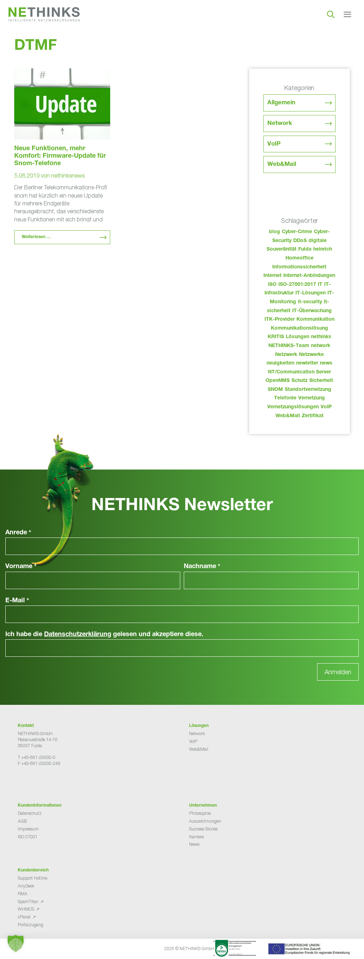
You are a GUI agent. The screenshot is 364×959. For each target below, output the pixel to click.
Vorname (21, 567)
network (320, 346)
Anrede (18, 533)
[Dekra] (234, 949)
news (326, 363)
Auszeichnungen (205, 821)
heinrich (322, 249)
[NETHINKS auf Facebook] (20, 781)
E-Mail (17, 601)
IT (320, 284)
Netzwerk (286, 354)
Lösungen (297, 337)
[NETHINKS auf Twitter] (26, 781)
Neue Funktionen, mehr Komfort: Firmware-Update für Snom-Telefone (60, 156)
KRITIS (276, 337)
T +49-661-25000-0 (36, 757)
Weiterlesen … (36, 237)
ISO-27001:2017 (297, 284)
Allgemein (281, 103)
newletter (307, 363)
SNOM (275, 389)
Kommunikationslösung (299, 328)
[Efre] (310, 950)
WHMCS (26, 909)
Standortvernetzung (308, 389)
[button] (15, 943)
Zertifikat (312, 416)
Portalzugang (30, 924)
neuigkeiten (280, 363)
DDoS (300, 241)
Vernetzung (311, 398)
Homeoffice (299, 258)
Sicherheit (321, 380)
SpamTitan (28, 901)
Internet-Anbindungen (309, 275)
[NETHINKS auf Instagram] (43, 781)
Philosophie (200, 813)
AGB (22, 821)
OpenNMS (278, 380)
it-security (310, 302)
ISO (272, 284)
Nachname (202, 567)
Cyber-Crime (297, 232)
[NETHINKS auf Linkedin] (38, 781)
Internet (272, 275)
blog (274, 232)
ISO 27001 (28, 836)
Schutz (299, 380)
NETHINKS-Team (288, 346)
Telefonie (285, 398)
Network (279, 124)
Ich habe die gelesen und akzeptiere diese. (104, 635)
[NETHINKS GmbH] (44, 14)
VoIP (273, 144)
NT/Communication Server (299, 372)
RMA (22, 893)
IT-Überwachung (312, 311)
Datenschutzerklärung (77, 635)
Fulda (304, 249)
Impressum (28, 829)
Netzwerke (311, 354)
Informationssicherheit (299, 267)
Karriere (196, 836)
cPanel (24, 916)
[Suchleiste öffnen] (330, 14)
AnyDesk (26, 886)
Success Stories (203, 829)
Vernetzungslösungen (293, 407)
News (194, 844)
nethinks (321, 337)
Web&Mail (281, 165)
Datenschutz (30, 813)
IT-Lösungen (310, 293)
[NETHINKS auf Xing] (32, 781)
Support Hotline (32, 878)
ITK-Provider (279, 319)
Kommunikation (315, 319)
